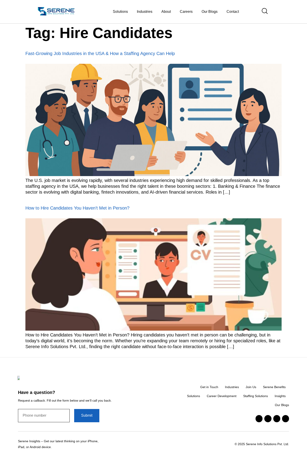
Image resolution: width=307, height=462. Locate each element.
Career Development (221, 396)
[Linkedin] (259, 418)
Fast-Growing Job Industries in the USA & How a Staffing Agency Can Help (100, 53)
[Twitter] (267, 418)
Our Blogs (210, 11)
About (166, 11)
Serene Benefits (274, 387)
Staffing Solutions (255, 396)
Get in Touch (209, 387)
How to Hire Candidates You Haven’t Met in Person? (77, 208)
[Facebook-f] (276, 418)
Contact (233, 11)
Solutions (193, 396)
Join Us (251, 387)
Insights (280, 396)
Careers (186, 11)
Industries (144, 11)
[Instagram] (285, 418)
